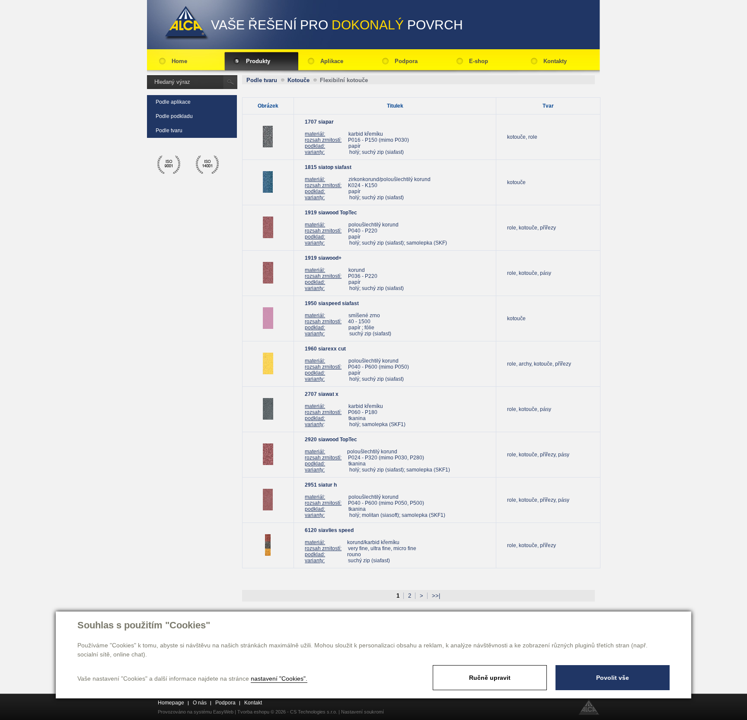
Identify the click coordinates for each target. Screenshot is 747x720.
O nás (200, 703)
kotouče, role (522, 137)
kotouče (516, 182)
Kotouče (298, 80)
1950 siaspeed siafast (332, 303)
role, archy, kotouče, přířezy (539, 364)
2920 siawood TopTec (331, 439)
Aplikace (331, 61)
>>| (436, 596)
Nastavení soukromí (362, 711)
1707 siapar (319, 122)
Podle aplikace (173, 102)
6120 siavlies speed (329, 530)
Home (179, 61)
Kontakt (253, 703)
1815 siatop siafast (328, 167)
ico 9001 (169, 164)
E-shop (478, 61)
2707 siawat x (321, 394)
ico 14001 (207, 164)
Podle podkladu (174, 116)
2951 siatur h (321, 485)
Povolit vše (612, 677)
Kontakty (555, 61)
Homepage (171, 703)
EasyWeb (223, 711)
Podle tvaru (169, 130)
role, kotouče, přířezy (531, 228)
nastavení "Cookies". (279, 678)
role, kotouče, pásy (529, 273)
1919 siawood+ (323, 258)
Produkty (258, 61)
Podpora (406, 61)
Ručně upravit (490, 677)
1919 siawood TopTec (331, 213)
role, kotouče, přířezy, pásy (538, 455)
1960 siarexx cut (325, 349)
